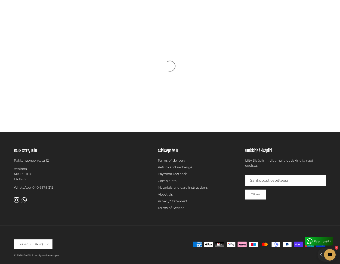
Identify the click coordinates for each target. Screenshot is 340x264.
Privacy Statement (173, 201)
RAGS (27, 255)
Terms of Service (171, 208)
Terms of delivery (171, 160)
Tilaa (255, 194)
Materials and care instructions (183, 187)
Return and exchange (175, 167)
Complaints (167, 181)
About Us (165, 194)
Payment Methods (172, 174)
